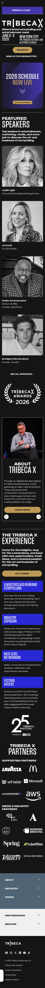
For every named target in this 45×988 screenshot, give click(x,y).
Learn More (22, 510)
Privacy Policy (10, 975)
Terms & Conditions (13, 970)
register (22, 50)
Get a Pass (22, 574)
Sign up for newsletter (21, 56)
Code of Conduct (12, 979)
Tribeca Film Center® (14, 965)
